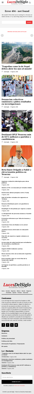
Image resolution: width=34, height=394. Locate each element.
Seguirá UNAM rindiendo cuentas (12, 249)
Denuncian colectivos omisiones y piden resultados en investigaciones (16, 101)
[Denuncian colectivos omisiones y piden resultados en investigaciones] (17, 86)
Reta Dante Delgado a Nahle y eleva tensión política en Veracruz (16, 172)
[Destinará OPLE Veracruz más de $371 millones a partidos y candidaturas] (17, 121)
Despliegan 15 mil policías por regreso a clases (16, 208)
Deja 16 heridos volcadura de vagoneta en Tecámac (15, 198)
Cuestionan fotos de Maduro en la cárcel (15, 225)
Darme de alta (16, 381)
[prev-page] (2, 35)
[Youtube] (16, 325)
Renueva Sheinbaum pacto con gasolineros (15, 204)
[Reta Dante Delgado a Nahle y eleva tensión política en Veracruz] (17, 156)
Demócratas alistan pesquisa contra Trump (15, 192)
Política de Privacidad (19, 385)
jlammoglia (6, 71)
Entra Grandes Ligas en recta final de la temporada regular (14, 259)
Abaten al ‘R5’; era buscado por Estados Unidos (17, 187)
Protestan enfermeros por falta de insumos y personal (16, 219)
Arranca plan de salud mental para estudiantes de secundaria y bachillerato (16, 243)
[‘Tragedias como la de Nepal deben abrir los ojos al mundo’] (17, 53)
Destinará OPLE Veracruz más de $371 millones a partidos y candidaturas (16, 136)
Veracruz (4, 362)
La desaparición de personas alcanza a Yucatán (16, 213)
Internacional (5, 356)
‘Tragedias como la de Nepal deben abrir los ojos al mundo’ (17, 67)
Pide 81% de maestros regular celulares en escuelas (15, 236)
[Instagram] (7, 325)
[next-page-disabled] (31, 35)
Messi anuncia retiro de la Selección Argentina (16, 253)
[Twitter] (12, 325)
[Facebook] (3, 325)
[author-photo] (3, 72)
